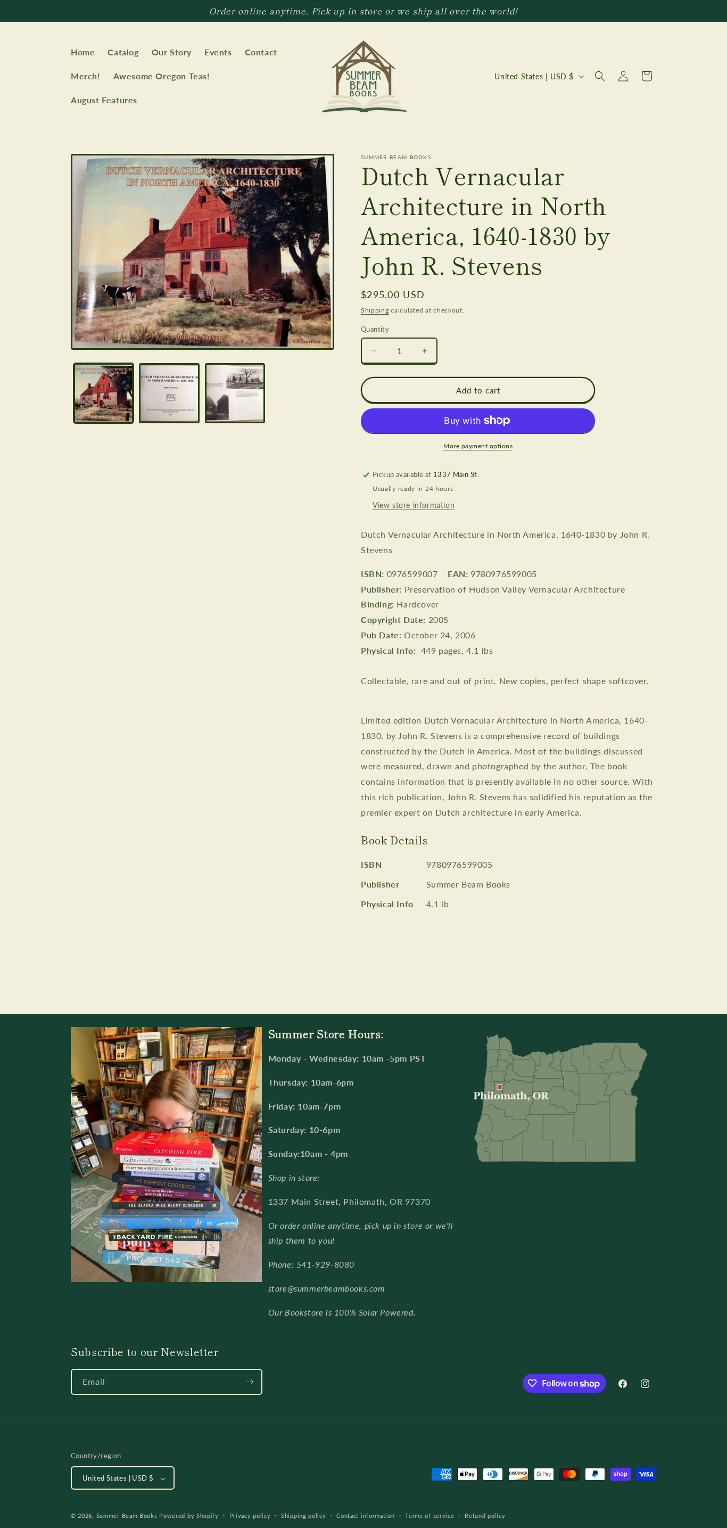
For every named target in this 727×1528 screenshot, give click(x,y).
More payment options (478, 446)
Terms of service (429, 1515)
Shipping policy (303, 1515)
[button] (600, 76)
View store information (414, 505)
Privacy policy (250, 1515)
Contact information (365, 1515)
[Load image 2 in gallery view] (169, 393)
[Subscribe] (249, 1382)
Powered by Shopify (189, 1516)
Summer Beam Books (127, 1516)
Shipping (375, 310)
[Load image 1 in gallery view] (103, 393)
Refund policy (485, 1515)
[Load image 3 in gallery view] (235, 393)
